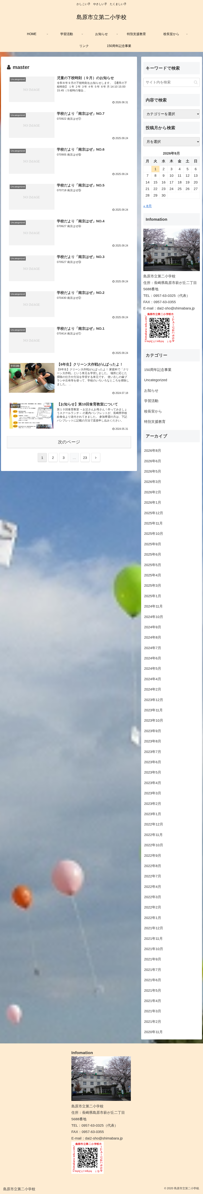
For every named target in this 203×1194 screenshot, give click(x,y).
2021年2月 (152, 1022)
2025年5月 (152, 565)
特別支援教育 (155, 422)
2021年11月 (153, 939)
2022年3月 (152, 897)
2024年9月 (152, 627)
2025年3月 (152, 585)
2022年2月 (152, 907)
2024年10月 (153, 617)
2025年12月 (153, 513)
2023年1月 (152, 814)
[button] (195, 82)
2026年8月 (152, 451)
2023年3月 (152, 793)
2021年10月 (153, 949)
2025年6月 (152, 554)
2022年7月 (152, 876)
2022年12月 (153, 824)
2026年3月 (152, 482)
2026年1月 (152, 502)
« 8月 (147, 206)
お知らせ (151, 391)
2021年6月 (152, 980)
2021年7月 (152, 970)
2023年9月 (152, 731)
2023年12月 (153, 700)
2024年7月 (152, 648)
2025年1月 (152, 596)
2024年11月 (153, 606)
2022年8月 (152, 866)
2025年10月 (153, 534)
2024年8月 (152, 637)
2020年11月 (153, 1032)
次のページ (69, 441)
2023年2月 (152, 804)
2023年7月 (152, 752)
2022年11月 (153, 835)
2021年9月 (152, 959)
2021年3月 (152, 1011)
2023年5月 (152, 772)
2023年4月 (152, 783)
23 (85, 458)
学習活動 (151, 401)
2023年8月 (152, 741)
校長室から (153, 411)
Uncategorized (155, 380)
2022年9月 (152, 856)
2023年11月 (153, 710)
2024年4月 (152, 679)
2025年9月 (152, 544)
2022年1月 (152, 918)
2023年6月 (152, 762)
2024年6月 (152, 658)
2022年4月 (152, 887)
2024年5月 (152, 669)
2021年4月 (152, 1001)
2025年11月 (153, 523)
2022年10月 (153, 845)
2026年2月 (152, 492)
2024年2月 (152, 689)
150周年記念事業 (157, 370)
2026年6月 (152, 461)
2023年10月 (153, 720)
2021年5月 (152, 990)
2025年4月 (152, 575)
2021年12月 (153, 928)
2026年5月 (152, 471)
